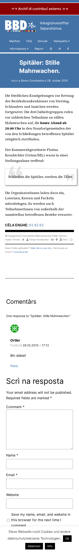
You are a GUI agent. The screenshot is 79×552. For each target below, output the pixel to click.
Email (11, 475)
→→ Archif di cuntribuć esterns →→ (39, 9)
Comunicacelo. (20, 252)
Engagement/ (14, 236)
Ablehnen (34, 546)
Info (49, 546)
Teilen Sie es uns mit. (40, 248)
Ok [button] (67, 538)
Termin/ (16, 239)
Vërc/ (65, 239)
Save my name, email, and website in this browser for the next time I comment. (40, 519)
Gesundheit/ (28, 236)
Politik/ (55, 236)
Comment (15, 407)
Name (12, 455)
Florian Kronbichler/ (39, 239)
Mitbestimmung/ (43, 236)
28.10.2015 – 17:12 (36, 345)
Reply (14, 366)
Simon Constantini (32, 80)
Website (12, 495)
